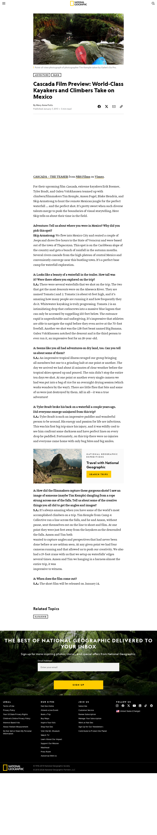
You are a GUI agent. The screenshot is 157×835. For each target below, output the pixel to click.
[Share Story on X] (106, 106)
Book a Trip (46, 714)
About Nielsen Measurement (15, 726)
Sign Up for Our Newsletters (90, 726)
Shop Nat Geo (47, 726)
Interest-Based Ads (11, 722)
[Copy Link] (121, 106)
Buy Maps (45, 718)
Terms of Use (8, 706)
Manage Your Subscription (89, 718)
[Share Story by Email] (113, 106)
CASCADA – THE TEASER (50, 176)
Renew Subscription (87, 714)
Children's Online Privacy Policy (16, 718)
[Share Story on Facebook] (99, 106)
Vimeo (99, 176)
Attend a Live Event (49, 710)
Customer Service (86, 710)
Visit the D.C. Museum (50, 731)
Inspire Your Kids (48, 722)
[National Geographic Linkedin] (140, 705)
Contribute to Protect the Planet (92, 731)
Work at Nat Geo (85, 722)
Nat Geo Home (47, 706)
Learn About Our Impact (51, 739)
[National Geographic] (78, 3)
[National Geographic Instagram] (117, 705)
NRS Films (83, 176)
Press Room (46, 751)
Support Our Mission (50, 743)
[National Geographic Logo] (13, 769)
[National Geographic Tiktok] (145, 705)
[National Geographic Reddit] (151, 705)
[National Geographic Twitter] (128, 705)
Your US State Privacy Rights (15, 714)
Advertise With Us (49, 755)
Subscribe (82, 706)
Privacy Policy (9, 710)
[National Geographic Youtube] (134, 705)
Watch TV (45, 735)
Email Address (45, 660)
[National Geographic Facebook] (123, 705)
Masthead (45, 747)
